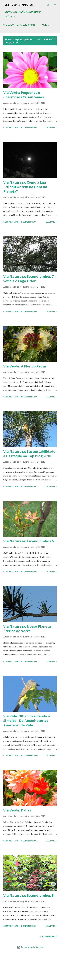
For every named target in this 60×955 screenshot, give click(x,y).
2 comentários (29, 311)
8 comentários (29, 127)
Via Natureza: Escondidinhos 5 (28, 895)
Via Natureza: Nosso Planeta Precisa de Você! (27, 628)
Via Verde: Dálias (17, 810)
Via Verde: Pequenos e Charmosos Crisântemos (23, 94)
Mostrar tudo (46, 39)
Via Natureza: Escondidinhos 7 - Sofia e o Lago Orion (29, 278)
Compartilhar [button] (10, 127)
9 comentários (29, 661)
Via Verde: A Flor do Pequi (24, 366)
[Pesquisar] (48, 5)
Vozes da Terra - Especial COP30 (19, 25)
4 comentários (29, 840)
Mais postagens (48, 936)
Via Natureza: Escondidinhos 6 (28, 541)
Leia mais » (51, 127)
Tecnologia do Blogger (31, 947)
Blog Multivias (18, 5)
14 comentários (29, 396)
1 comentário (28, 221)
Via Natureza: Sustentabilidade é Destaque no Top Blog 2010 (29, 453)
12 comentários (29, 755)
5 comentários (29, 571)
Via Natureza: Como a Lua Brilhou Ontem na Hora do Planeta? (25, 187)
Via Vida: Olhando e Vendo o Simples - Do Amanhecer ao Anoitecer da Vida (26, 720)
